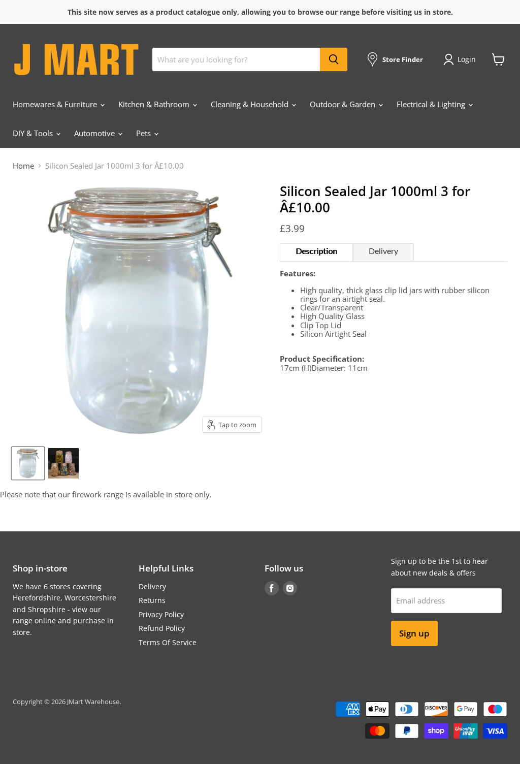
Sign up (414, 633)
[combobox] (236, 59)
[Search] (333, 59)
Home (23, 166)
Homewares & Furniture (56, 104)
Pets (144, 133)
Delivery (383, 251)
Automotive (95, 133)
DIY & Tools (34, 133)
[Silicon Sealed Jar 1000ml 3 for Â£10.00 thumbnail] (28, 463)
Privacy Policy (161, 614)
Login (467, 59)
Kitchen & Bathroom (154, 104)
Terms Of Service (168, 642)
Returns (152, 600)
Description (316, 251)
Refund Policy (162, 628)
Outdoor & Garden (343, 104)
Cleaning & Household (250, 104)
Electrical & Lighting (432, 104)
